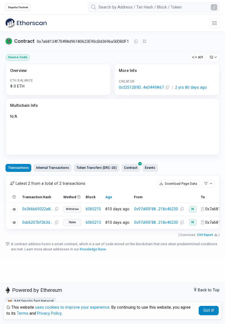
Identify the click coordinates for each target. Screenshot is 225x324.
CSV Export (205, 235)
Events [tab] (150, 168)
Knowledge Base (93, 249)
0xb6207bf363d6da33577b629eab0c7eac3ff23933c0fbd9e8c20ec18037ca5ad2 (37, 222)
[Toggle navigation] (214, 23)
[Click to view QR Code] (144, 41)
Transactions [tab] (18, 168)
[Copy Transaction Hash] (56, 209)
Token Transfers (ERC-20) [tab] (97, 168)
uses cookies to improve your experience (72, 307)
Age (108, 197)
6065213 (93, 222)
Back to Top (209, 290)
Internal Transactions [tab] (52, 168)
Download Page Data (180, 183)
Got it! (208, 310)
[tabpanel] (112, 202)
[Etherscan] (26, 23)
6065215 (93, 209)
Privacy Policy (49, 313)
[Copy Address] (135, 42)
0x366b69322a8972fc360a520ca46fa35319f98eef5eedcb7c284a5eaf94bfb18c (37, 209)
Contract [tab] (130, 168)
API (200, 57)
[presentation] (131, 168)
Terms (22, 313)
